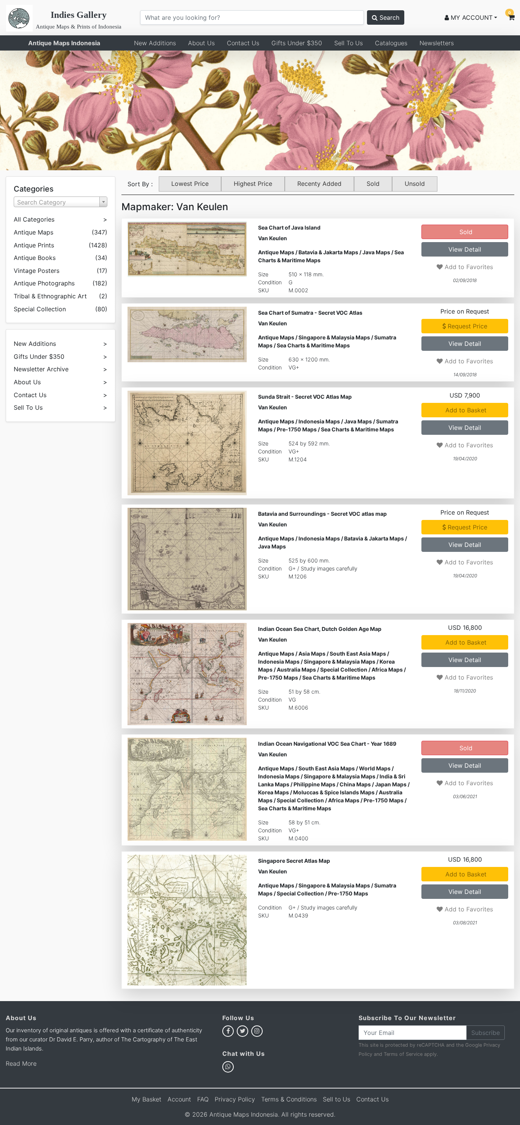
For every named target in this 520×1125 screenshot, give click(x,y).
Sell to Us (336, 1099)
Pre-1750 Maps (297, 429)
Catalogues (391, 43)
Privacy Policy (235, 1099)
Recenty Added (319, 183)
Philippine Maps (314, 784)
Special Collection (343, 669)
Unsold (415, 183)
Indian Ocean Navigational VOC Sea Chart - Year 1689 (327, 743)
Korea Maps (273, 792)
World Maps (375, 768)
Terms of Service (403, 1054)
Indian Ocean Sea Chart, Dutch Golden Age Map (319, 629)
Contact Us (243, 43)
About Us (201, 43)
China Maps (355, 784)
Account (179, 1099)
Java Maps (376, 252)
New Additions (155, 43)
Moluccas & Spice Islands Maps (334, 792)
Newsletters (437, 43)
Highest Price (253, 183)
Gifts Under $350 (296, 43)
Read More (21, 1063)
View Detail (464, 249)
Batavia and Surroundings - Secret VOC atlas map (322, 513)
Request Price (466, 326)
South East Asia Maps (358, 653)
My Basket (146, 1099)
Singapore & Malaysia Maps (334, 337)
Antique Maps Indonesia (64, 43)
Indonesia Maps (319, 421)
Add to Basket (465, 410)
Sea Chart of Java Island (289, 227)
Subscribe (485, 1032)
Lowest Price (190, 183)
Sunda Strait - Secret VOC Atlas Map (305, 396)
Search (388, 17)
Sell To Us (348, 43)
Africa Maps (387, 669)
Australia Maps (296, 669)
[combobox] (60, 201)
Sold (373, 183)
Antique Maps (276, 252)
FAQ (203, 1099)
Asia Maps (311, 653)
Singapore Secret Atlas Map (294, 860)
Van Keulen (272, 238)
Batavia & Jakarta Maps (328, 252)
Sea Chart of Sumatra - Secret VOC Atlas (310, 312)
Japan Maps (391, 784)
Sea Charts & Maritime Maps (313, 345)
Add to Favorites (468, 267)
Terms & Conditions (289, 1099)
